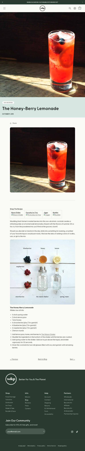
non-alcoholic (8, 102)
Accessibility (48, 414)
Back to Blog (42, 359)
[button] (4, 8)
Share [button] (15, 123)
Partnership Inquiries (71, 414)
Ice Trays (9, 405)
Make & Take (10, 408)
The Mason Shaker (48, 334)
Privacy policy (41, 445)
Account (47, 397)
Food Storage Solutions (10, 398)
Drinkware (9, 402)
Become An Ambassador (68, 410)
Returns (47, 406)
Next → (72, 359)
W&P (24, 446)
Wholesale (68, 397)
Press (27, 406)
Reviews (28, 403)
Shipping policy (62, 445)
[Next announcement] (82, 2)
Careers (28, 408)
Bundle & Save (11, 411)
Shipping (47, 403)
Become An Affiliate (68, 404)
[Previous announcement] (2, 2)
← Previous (14, 359)
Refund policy (31, 445)
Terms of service (51, 445)
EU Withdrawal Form (49, 410)
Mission (27, 397)
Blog (26, 400)
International (68, 400)
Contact (47, 400)
